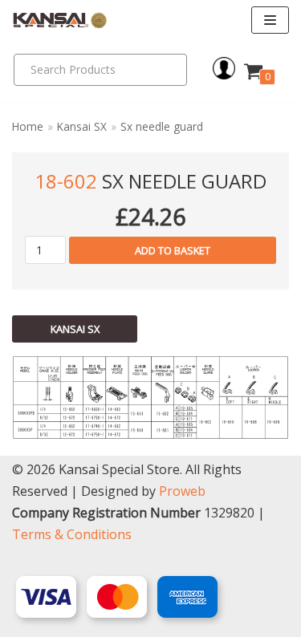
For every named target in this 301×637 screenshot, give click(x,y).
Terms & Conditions (72, 534)
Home (27, 126)
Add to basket (172, 250)
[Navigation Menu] (270, 20)
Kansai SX (82, 126)
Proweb (182, 491)
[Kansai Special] (60, 20)
